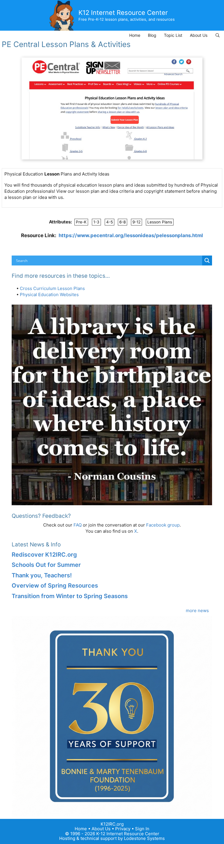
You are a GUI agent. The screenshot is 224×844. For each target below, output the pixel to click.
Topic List (173, 35)
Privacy (122, 828)
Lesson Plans (159, 222)
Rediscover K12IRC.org (44, 554)
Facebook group (163, 525)
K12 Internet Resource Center (123, 12)
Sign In (142, 828)
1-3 (96, 222)
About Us (198, 35)
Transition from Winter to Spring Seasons (70, 596)
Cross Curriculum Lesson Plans (52, 288)
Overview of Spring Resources (55, 585)
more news (197, 610)
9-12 (136, 222)
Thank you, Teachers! (42, 575)
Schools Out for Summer (46, 564)
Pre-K (81, 222)
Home (134, 35)
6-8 (122, 222)
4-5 (109, 222)
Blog (152, 35)
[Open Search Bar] (217, 35)
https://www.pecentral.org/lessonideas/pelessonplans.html (131, 235)
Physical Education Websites (49, 294)
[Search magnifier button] (207, 260)
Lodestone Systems (144, 838)
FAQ (78, 525)
